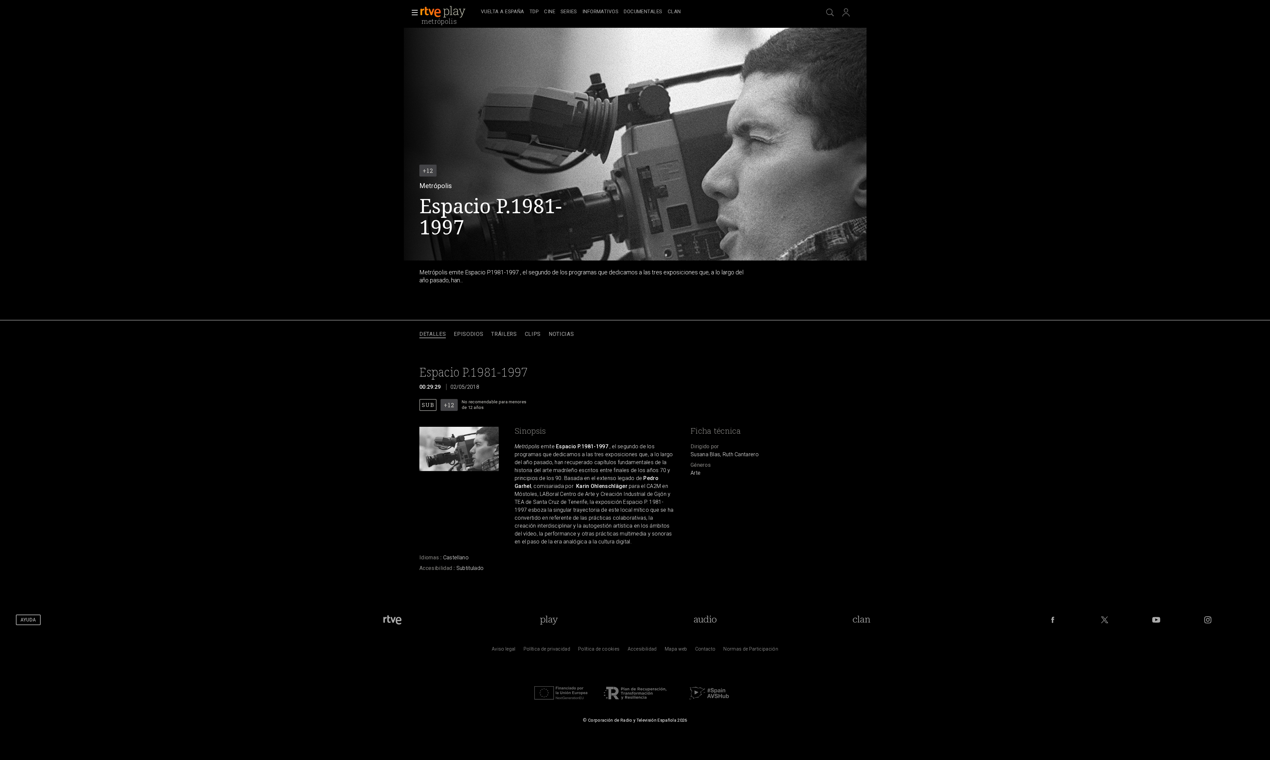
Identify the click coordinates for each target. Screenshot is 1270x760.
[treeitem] (502, 12)
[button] (412, 12)
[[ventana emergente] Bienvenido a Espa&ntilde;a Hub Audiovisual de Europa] (709, 701)
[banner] (449, 12)
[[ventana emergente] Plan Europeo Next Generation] (561, 701)
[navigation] (642, 12)
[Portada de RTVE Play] (443, 12)
